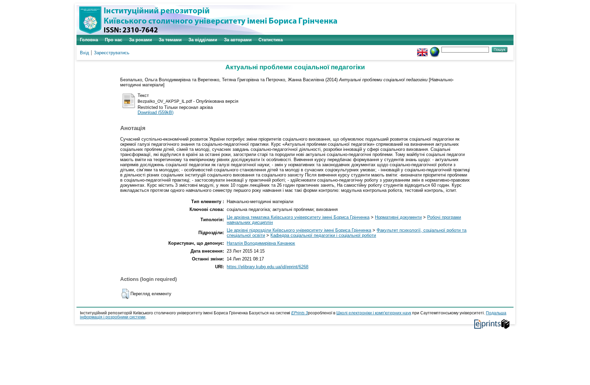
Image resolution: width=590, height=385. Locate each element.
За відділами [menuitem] (202, 39)
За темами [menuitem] (170, 39)
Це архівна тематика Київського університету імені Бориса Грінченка (298, 217)
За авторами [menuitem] (238, 39)
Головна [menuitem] (89, 39)
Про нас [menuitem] (113, 39)
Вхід (84, 52)
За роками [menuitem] (140, 39)
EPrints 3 (299, 313)
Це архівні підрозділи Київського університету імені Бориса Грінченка (299, 230)
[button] (125, 294)
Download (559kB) (155, 112)
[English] (422, 49)
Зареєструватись (111, 52)
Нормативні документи (398, 217)
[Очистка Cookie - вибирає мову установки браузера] (434, 49)
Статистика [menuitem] (270, 39)
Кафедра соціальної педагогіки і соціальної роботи (323, 235)
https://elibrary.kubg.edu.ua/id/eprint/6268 (267, 266)
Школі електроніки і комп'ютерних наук (373, 313)
